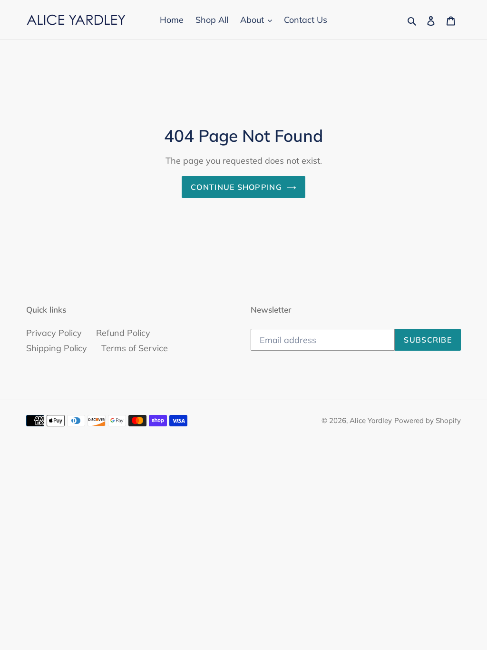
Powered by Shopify (427, 420)
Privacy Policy (54, 332)
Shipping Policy (56, 348)
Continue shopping (236, 187)
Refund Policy (123, 332)
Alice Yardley (371, 420)
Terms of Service (134, 348)
